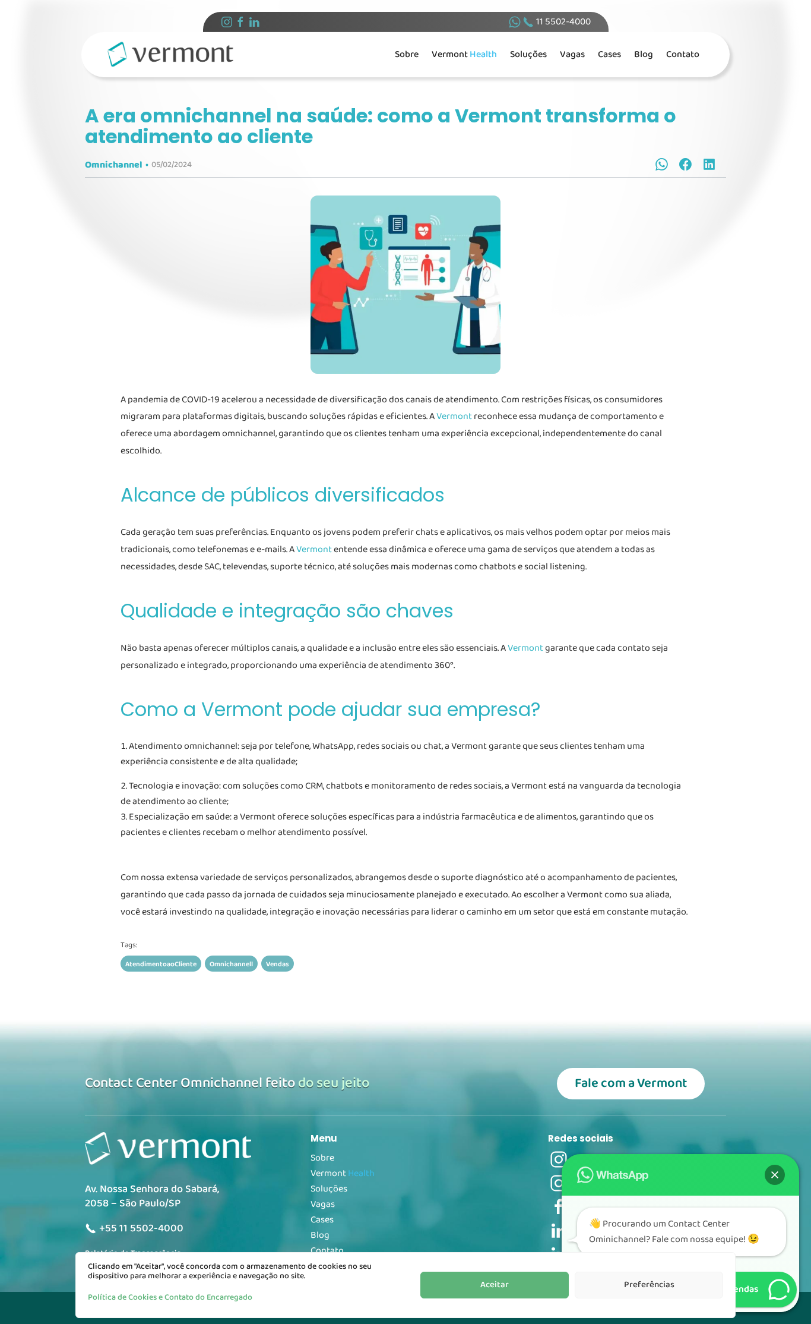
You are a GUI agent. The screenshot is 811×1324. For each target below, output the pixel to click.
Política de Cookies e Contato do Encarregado (170, 1297)
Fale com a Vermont (631, 1083)
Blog (643, 54)
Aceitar (494, 1285)
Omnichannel (113, 164)
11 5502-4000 (562, 21)
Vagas (572, 54)
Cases (609, 54)
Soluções (528, 54)
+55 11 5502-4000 (140, 1228)
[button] (775, 1175)
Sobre (407, 54)
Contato (682, 54)
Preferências (649, 1285)
